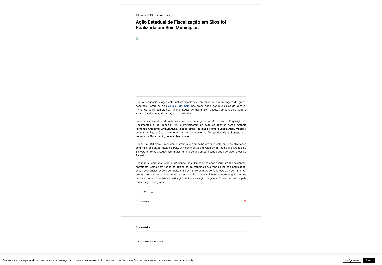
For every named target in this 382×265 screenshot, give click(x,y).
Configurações (352, 260)
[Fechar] (378, 260)
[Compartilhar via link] (159, 192)
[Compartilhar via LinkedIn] (151, 192)
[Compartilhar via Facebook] (137, 192)
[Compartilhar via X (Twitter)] (144, 192)
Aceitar (369, 260)
